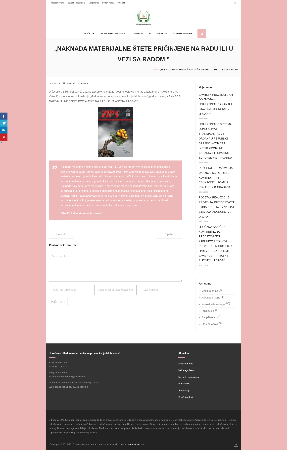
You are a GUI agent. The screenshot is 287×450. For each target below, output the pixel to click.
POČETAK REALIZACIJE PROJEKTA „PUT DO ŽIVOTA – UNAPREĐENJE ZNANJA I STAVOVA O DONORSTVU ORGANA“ (216, 207)
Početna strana (57, 3)
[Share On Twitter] (3, 123)
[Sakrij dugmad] (1, 143)
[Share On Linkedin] (3, 130)
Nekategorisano (210, 297)
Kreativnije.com (136, 444)
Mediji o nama (209, 291)
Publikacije (208, 310)
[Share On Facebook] (3, 116)
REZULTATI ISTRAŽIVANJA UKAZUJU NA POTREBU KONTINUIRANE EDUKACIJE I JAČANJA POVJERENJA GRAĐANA (216, 178)
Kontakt (121, 3)
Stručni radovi (108, 3)
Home (156, 70)
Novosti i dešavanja (76, 3)
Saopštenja (94, 3)
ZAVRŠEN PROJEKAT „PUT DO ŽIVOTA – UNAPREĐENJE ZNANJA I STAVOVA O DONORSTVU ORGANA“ (216, 104)
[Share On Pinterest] (3, 137)
